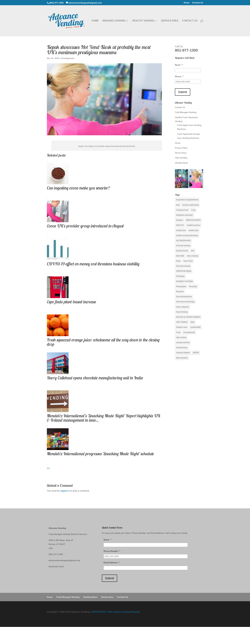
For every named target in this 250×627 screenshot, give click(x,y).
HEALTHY (180, 225)
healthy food (193, 230)
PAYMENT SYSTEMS (184, 281)
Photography (181, 286)
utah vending (181, 337)
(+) (48, 468)
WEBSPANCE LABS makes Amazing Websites (115, 612)
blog (178, 205)
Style (192, 322)
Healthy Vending (143, 21)
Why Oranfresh (182, 358)
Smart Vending (182, 312)
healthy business (193, 225)
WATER (196, 353)
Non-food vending (183, 266)
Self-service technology (185, 302)
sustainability (195, 327)
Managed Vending (114, 21)
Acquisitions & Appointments (187, 200)
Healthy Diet (181, 230)
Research (180, 292)
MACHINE (180, 256)
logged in (65, 491)
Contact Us (197, 3)
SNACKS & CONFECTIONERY (188, 317)
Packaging (180, 276)
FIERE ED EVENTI (193, 220)
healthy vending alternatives (187, 235)
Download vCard (56, 566)
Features (179, 220)
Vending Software (183, 353)
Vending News (181, 163)
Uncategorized (67, 58)
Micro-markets (192, 256)
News (178, 261)
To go (178, 332)
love (192, 251)
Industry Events (182, 251)
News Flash (188, 261)
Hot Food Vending (183, 246)
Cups (193, 210)
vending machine (183, 343)
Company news (182, 210)
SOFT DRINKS (182, 322)
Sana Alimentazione (184, 297)
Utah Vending (181, 158)
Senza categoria (182, 307)
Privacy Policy (181, 148)
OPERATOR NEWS (183, 271)
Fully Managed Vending (185, 112)
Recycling (193, 286)
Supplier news (181, 327)
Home (186, 3)
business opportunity (190, 205)
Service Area (169, 21)
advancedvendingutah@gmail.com (64, 560)
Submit (182, 92)
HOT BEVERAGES (183, 241)
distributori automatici (184, 215)
